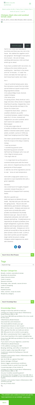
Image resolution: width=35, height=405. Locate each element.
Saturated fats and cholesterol (10, 322)
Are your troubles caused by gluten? (12, 373)
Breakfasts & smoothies (8, 275)
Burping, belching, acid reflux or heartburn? (15, 348)
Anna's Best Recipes (16, 20)
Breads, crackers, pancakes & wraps (12, 273)
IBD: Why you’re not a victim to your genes (14, 332)
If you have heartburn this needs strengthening (16, 336)
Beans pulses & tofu (8, 9)
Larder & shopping (7, 285)
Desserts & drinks (6, 281)
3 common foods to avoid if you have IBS (14, 365)
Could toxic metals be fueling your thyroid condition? (14, 352)
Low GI (23, 11)
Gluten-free (27, 9)
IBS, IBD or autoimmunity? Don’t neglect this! (15, 334)
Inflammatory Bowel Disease (10, 320)
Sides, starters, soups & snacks (11, 291)
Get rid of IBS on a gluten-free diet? (12, 359)
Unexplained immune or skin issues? (12, 326)
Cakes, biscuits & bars (8, 277)
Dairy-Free (19, 9)
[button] (2, 386)
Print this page (16, 46)
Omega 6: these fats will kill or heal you (13, 310)
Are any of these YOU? (8, 383)
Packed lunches (6, 289)
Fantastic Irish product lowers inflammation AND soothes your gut (16, 356)
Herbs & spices (14, 11)
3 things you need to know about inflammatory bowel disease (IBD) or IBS (16, 313)
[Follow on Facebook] (19, 246)
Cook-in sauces (6, 279)
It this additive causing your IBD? (11, 346)
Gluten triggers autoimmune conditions (13, 363)
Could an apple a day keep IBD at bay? (13, 350)
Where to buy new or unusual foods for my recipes (17, 328)
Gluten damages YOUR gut (9, 361)
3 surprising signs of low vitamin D (12, 367)
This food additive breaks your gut (12, 324)
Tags (3, 261)
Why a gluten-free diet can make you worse (15, 330)
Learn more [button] (26, 397)
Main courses (28, 20)
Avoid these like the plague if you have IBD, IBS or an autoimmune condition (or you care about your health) (17, 376)
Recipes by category (7, 293)
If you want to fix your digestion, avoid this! (15, 342)
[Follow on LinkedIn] (15, 246)
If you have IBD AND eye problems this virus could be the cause (17, 316)
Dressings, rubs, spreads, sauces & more (14, 283)
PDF (27, 46)
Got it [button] (4, 402)
